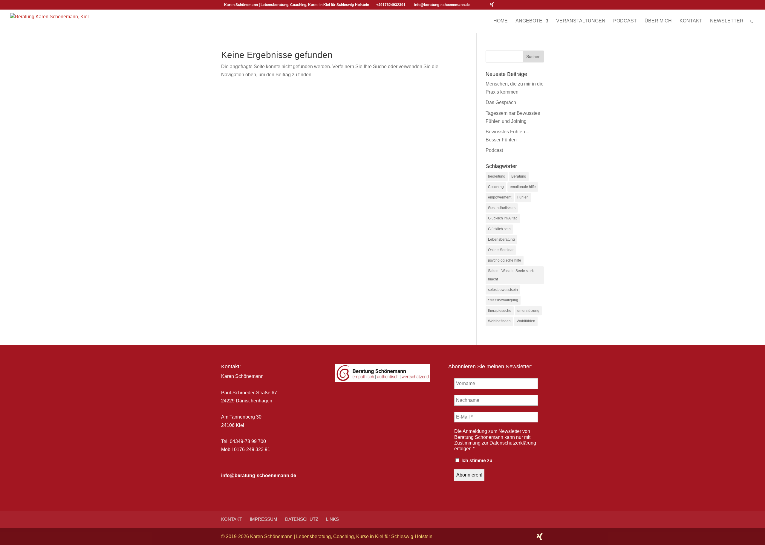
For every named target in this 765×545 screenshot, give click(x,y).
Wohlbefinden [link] (499, 321)
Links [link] (332, 519)
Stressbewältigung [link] (503, 300)
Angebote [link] (528, 21)
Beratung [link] (518, 176)
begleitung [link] (496, 176)
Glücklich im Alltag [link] (503, 218)
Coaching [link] (496, 187)
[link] (49, 20)
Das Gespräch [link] (501, 102)
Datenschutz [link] (301, 519)
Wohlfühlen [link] (526, 321)
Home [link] (500, 21)
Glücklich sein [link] (499, 229)
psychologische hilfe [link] (504, 260)
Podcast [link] (625, 21)
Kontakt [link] (691, 21)
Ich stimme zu (476, 460)
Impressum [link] (263, 519)
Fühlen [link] (523, 197)
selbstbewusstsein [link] (503, 290)
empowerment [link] (499, 197)
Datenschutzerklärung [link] (512, 442)
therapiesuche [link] (499, 311)
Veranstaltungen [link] (580, 21)
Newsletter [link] (726, 21)
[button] (476, 4)
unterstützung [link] (528, 311)
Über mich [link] (658, 21)
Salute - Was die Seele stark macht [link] (511, 275)
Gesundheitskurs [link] (501, 208)
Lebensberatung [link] (501, 239)
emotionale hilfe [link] (523, 187)
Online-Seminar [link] (501, 250)
